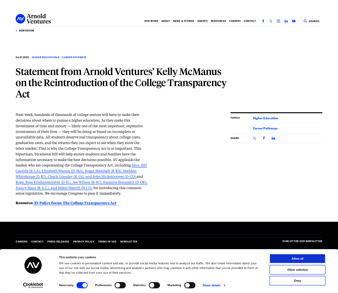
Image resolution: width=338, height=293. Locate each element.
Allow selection (297, 269)
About (165, 21)
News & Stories (183, 21)
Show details (211, 285)
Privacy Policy (83, 241)
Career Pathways (265, 128)
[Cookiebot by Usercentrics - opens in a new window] (33, 285)
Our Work (151, 21)
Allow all (297, 258)
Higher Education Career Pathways (59, 57)
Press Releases (58, 241)
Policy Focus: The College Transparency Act (75, 203)
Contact (250, 21)
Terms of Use (107, 241)
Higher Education (265, 118)
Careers (235, 21)
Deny (297, 280)
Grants (202, 21)
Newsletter (128, 241)
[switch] (120, 285)
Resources (218, 21)
